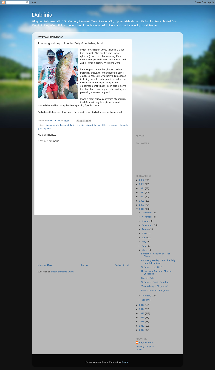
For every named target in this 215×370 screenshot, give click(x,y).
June (144, 237)
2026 (142, 180)
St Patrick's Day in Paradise (155, 282)
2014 (142, 321)
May (144, 242)
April (144, 246)
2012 (142, 330)
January (146, 300)
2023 (142, 192)
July (144, 233)
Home (84, 265)
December (147, 213)
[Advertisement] (83, 239)
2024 (142, 188)
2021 (142, 201)
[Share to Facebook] (86, 120)
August (145, 229)
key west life (100, 125)
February (147, 296)
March (145, 250)
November (147, 217)
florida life (75, 125)
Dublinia (42, 14)
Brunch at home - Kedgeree (155, 290)
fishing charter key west (57, 125)
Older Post (121, 265)
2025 (142, 184)
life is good (113, 125)
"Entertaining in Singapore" (154, 286)
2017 (142, 309)
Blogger (125, 362)
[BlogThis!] (80, 120)
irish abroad (87, 125)
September (147, 225)
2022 (142, 196)
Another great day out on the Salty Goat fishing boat (158, 261)
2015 (142, 317)
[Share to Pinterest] (89, 120)
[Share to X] (83, 120)
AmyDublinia (146, 342)
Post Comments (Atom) (62, 272)
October (146, 221)
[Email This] (77, 120)
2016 (142, 313)
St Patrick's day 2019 (151, 267)
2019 (142, 209)
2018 (142, 305)
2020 (142, 205)
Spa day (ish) (147, 278)
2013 (142, 326)
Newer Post (45, 265)
